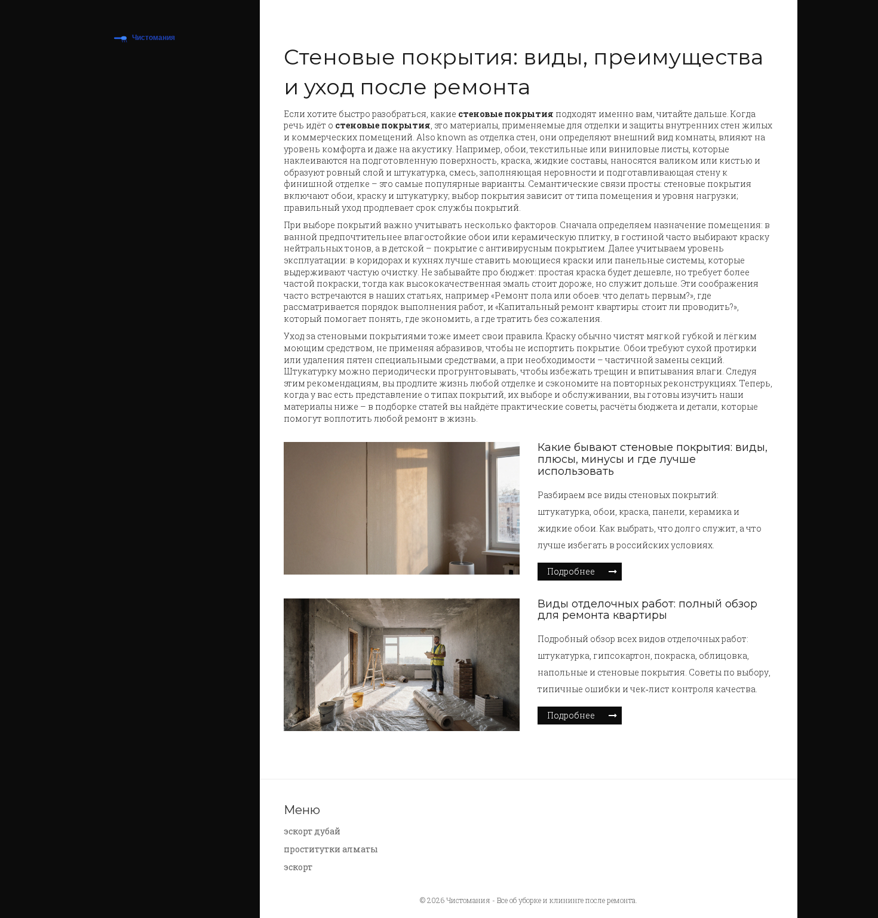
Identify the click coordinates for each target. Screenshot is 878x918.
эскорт (298, 867)
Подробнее (571, 571)
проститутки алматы (331, 849)
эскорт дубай (312, 831)
